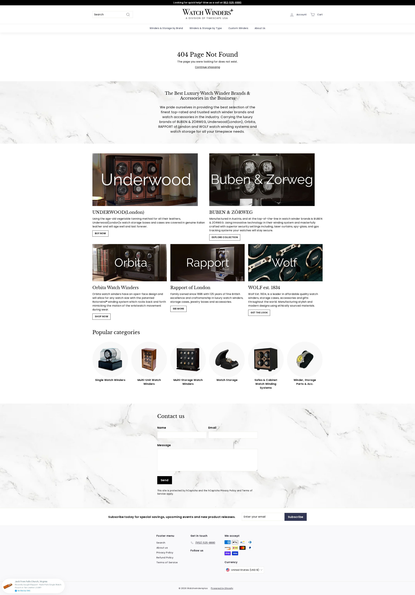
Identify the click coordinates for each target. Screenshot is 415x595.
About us (162, 547)
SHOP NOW (101, 316)
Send (165, 480)
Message (164, 445)
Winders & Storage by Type (206, 28)
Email (212, 428)
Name (161, 428)
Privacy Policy (228, 490)
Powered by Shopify (222, 588)
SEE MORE (178, 308)
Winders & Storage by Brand (166, 28)
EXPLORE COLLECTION (225, 237)
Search (160, 542)
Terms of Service (167, 562)
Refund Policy (164, 557)
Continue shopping (207, 67)
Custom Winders (238, 28)
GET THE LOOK (259, 312)
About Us (260, 28)
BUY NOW (100, 233)
